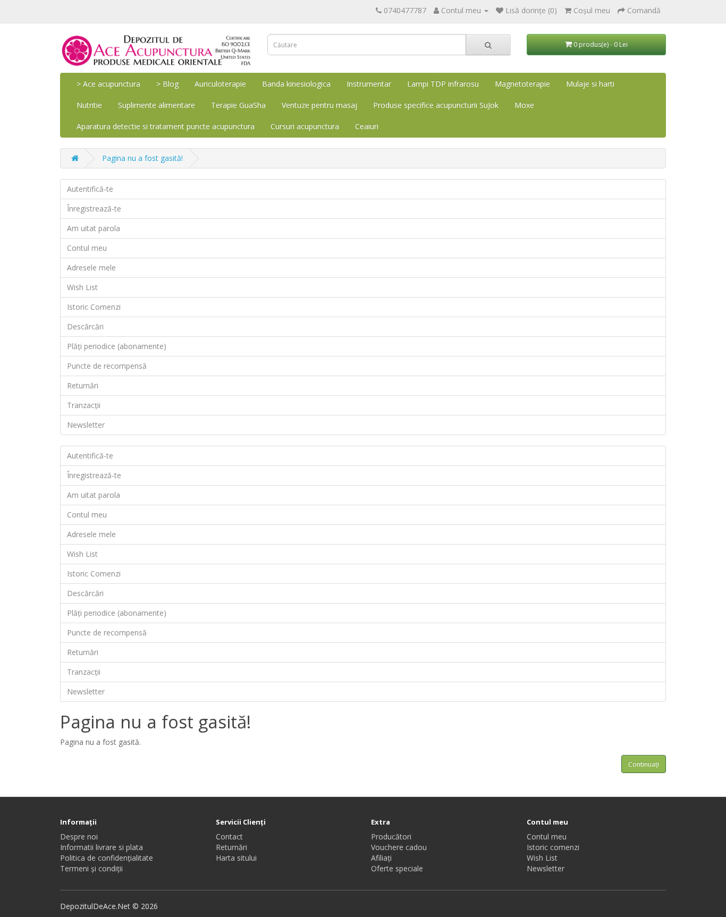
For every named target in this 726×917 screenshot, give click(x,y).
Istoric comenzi (553, 847)
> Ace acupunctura (108, 84)
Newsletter (86, 425)
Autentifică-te (90, 189)
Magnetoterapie (522, 84)
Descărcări (85, 326)
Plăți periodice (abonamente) (116, 346)
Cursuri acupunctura (305, 126)
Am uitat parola (93, 228)
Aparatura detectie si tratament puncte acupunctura (166, 126)
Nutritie (89, 105)
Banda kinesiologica (296, 84)
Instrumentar (369, 84)
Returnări (82, 385)
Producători (391, 836)
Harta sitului (236, 858)
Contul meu (87, 248)
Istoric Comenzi (94, 307)
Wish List (82, 287)
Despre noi (79, 836)
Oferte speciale (397, 868)
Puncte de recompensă (107, 366)
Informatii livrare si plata (101, 847)
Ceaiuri (366, 126)
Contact (229, 836)
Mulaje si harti (590, 84)
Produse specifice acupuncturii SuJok (436, 105)
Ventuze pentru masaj (319, 105)
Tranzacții (83, 405)
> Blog (167, 84)
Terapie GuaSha (238, 105)
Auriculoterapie (220, 84)
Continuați (643, 764)
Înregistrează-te (94, 208)
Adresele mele (91, 267)
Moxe (524, 105)
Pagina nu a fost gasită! (142, 158)
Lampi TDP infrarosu (443, 84)
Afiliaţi (381, 858)
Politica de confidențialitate (106, 858)
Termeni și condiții (91, 868)
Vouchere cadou (399, 847)
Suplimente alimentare (156, 105)
